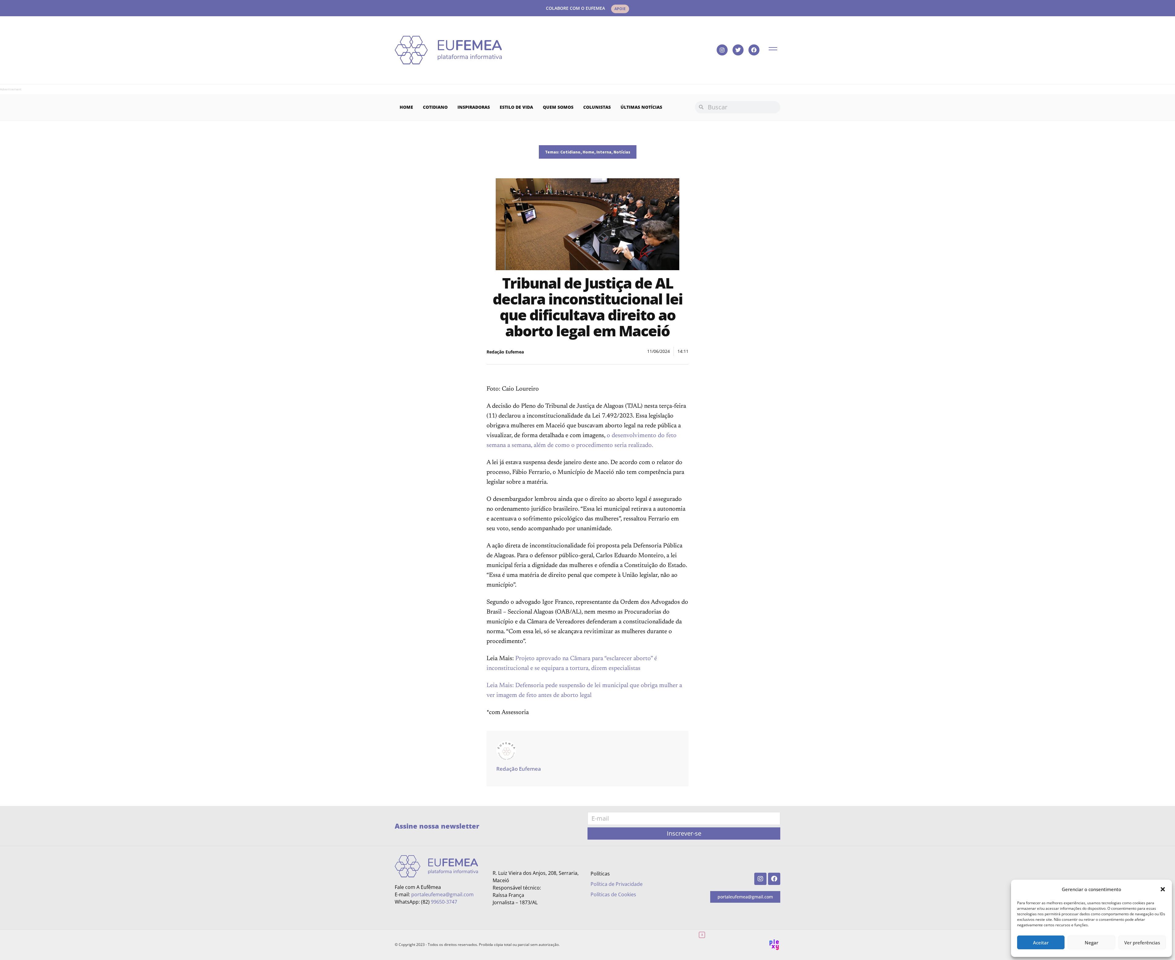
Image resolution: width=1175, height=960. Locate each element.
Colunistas (597, 107)
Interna (603, 152)
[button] (1163, 889)
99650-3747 (444, 901)
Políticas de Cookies (613, 894)
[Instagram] (722, 49)
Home (406, 107)
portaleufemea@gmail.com (442, 894)
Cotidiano (435, 107)
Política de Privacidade (617, 884)
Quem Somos (558, 107)
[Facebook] (753, 49)
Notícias (622, 152)
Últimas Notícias (641, 107)
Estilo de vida (516, 107)
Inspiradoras (473, 107)
